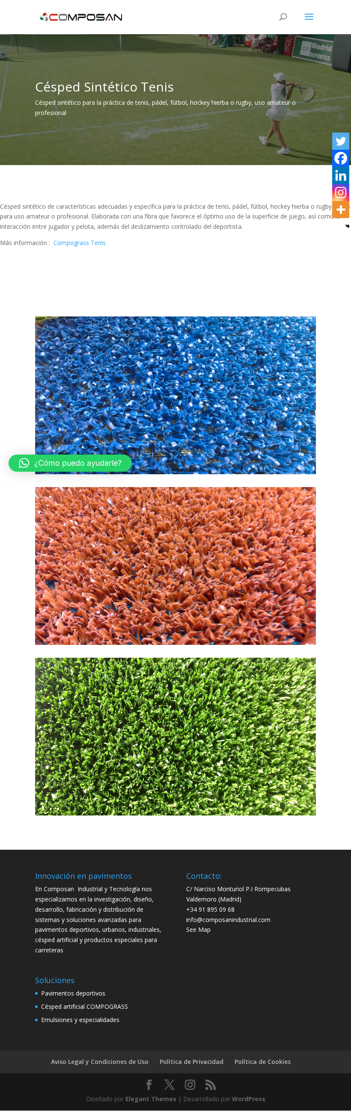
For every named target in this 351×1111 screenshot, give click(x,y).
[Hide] (347, 226)
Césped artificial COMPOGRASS (84, 1006)
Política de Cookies (263, 1062)
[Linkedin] (340, 175)
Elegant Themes (150, 1099)
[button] (70, 463)
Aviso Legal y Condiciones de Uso (100, 1062)
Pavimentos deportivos (73, 993)
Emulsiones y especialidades (80, 1020)
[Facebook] (340, 158)
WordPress (248, 1099)
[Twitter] (340, 141)
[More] (340, 209)
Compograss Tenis (80, 243)
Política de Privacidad (191, 1062)
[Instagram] (340, 192)
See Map (198, 929)
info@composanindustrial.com (228, 920)
